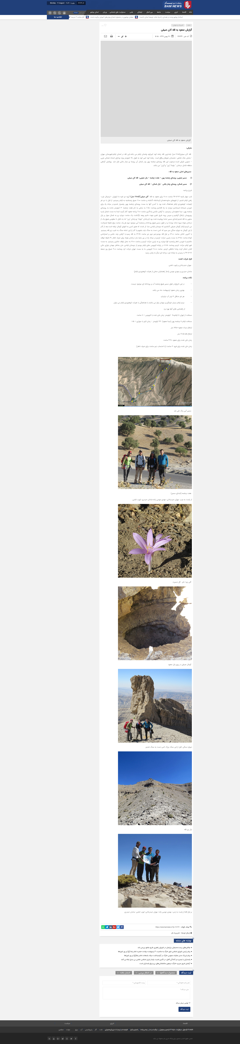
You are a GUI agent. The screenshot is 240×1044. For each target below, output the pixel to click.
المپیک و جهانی (178, 25)
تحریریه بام (176, 933)
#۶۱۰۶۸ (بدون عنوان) (167, 1029)
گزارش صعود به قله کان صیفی (176, 30)
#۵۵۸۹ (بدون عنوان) (185, 1029)
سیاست (167, 12)
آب (81, 1029)
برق (76, 1029)
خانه (190, 12)
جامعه (159, 12)
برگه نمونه (153, 1029)
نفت (101, 1029)
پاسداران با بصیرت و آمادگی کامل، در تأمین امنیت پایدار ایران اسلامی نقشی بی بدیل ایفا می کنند (155, 959)
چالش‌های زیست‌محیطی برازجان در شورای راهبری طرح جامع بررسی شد (164, 947)
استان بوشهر (94, 12)
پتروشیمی (88, 1029)
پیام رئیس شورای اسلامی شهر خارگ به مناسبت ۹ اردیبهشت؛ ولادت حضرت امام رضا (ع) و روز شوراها (154, 951)
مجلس (61, 1029)
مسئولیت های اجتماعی (118, 12)
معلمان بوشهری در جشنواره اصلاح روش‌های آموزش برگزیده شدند (168, 17)
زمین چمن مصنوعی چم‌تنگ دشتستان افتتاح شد (88, 17)
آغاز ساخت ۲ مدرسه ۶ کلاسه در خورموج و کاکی (125, 17)
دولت (68, 1029)
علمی (131, 12)
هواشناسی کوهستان (112, 1029)
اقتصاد (184, 12)
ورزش (105, 12)
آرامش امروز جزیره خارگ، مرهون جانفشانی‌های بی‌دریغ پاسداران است (164, 963)
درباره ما (125, 1029)
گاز (96, 1029)
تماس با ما (143, 1029)
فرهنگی (139, 12)
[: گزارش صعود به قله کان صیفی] (105, 36)
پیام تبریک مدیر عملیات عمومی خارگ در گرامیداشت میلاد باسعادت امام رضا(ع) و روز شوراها (157, 955)
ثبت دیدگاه (184, 1009)
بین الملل (149, 12)
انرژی (176, 12)
